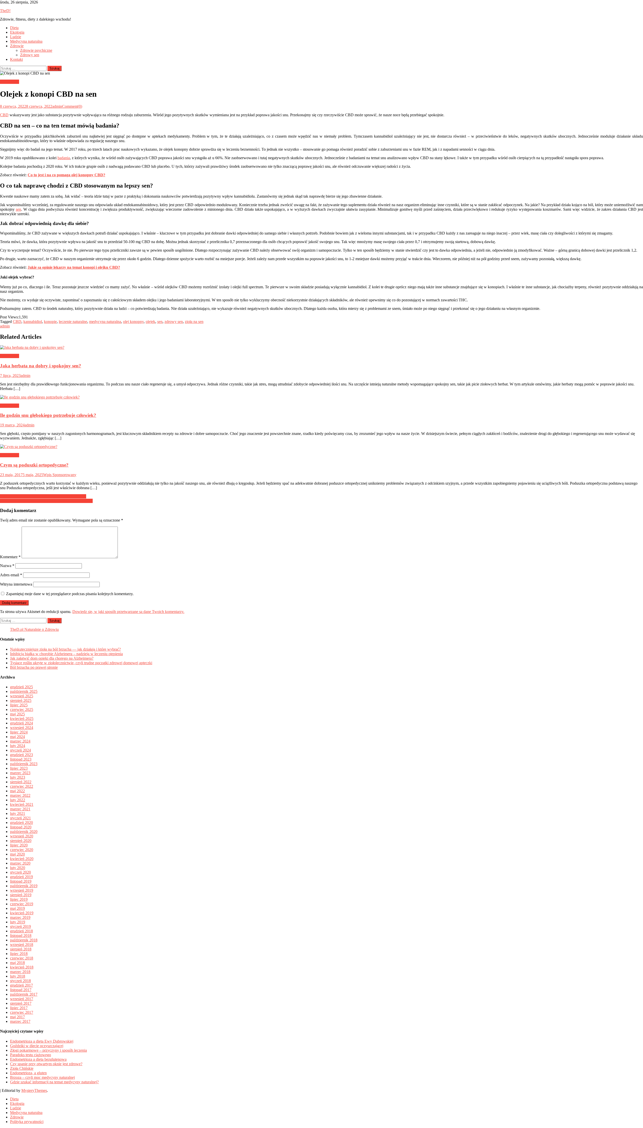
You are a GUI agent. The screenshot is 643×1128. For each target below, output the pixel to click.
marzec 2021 (20, 809)
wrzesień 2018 (21, 944)
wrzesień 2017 (21, 999)
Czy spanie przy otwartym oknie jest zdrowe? (46, 1064)
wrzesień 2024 (21, 727)
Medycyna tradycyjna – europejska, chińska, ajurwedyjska (46, 501)
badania (64, 158)
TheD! (5, 11)
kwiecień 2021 (21, 804)
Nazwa (7, 565)
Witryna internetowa (16, 584)
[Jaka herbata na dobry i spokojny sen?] (321, 347)
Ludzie (15, 37)
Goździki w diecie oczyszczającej (36, 1046)
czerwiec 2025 (21, 709)
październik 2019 (23, 886)
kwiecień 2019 (21, 913)
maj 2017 (17, 1017)
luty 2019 (17, 922)
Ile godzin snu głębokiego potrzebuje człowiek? (48, 415)
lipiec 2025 (19, 705)
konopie (50, 321)
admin (57, 106)
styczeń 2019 (20, 926)
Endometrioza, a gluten (28, 1073)
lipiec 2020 (19, 845)
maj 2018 (17, 963)
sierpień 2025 (20, 700)
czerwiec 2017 (21, 1012)
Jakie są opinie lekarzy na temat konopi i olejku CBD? (43, 496)
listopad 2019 (20, 881)
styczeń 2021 (20, 818)
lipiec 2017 (19, 1008)
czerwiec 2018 (21, 958)
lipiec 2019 (19, 899)
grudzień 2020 (21, 822)
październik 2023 (23, 764)
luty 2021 (17, 813)
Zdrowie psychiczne (36, 50)
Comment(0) (72, 106)
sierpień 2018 (20, 949)
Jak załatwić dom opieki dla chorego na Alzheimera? (51, 658)
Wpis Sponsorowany (59, 475)
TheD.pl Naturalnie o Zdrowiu (34, 629)
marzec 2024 (20, 741)
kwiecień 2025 (21, 718)
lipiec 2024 (19, 732)
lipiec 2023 (19, 768)
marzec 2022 (20, 795)
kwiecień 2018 (21, 967)
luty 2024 (17, 746)
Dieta (14, 28)
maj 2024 (17, 737)
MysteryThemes (34, 1090)
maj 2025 (17, 714)
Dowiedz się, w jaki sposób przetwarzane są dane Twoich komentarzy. (128, 611)
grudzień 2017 (21, 985)
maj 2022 (17, 791)
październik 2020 (23, 831)
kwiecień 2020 (21, 859)
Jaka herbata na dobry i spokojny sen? (40, 365)
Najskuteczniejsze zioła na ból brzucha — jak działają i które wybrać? (65, 649)
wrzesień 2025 (21, 696)
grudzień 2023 (21, 755)
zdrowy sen (174, 321)
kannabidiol (32, 321)
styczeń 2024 (20, 750)
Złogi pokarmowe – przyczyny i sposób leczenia (48, 1050)
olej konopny (133, 321)
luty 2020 (17, 868)
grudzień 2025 (21, 687)
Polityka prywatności (26, 1121)
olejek (150, 321)
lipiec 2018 (19, 953)
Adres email (11, 575)
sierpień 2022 (20, 782)
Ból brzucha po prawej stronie (34, 667)
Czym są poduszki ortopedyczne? (34, 465)
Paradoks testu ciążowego (30, 1055)
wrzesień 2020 (21, 836)
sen (18, 209)
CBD (4, 115)
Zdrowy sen (29, 55)
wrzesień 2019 (21, 890)
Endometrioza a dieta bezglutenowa (38, 1059)
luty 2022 (17, 800)
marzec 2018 (20, 972)
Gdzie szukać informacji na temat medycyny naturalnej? (54, 1082)
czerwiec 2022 (21, 786)
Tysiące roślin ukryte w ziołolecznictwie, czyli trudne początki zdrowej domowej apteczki (81, 663)
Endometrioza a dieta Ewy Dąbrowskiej (41, 1041)
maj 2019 (17, 908)
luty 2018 (17, 976)
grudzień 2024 (21, 723)
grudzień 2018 (21, 931)
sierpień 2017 (20, 1003)
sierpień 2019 (20, 895)
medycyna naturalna (105, 321)
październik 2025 (23, 691)
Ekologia (17, 32)
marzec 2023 (20, 773)
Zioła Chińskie (21, 1068)
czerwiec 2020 (21, 850)
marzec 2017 (20, 1021)
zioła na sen (194, 321)
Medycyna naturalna (26, 41)
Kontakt (16, 59)
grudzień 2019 (21, 877)
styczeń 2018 (20, 981)
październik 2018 (23, 940)
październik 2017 (23, 994)
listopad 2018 (20, 935)
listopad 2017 (20, 990)
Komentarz (10, 557)
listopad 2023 (20, 759)
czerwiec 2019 (21, 904)
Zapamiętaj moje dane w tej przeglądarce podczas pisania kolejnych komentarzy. (70, 594)
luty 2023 (17, 777)
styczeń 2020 (20, 872)
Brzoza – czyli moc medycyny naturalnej (42, 1077)
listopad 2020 (20, 827)
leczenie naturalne (73, 321)
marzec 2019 (20, 917)
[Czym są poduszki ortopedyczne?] (321, 446)
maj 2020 (17, 854)
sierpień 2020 (20, 840)
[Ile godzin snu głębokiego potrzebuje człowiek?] (321, 397)
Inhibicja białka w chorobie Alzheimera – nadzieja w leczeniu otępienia (66, 654)
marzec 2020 (20, 863)
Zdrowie (17, 46)
